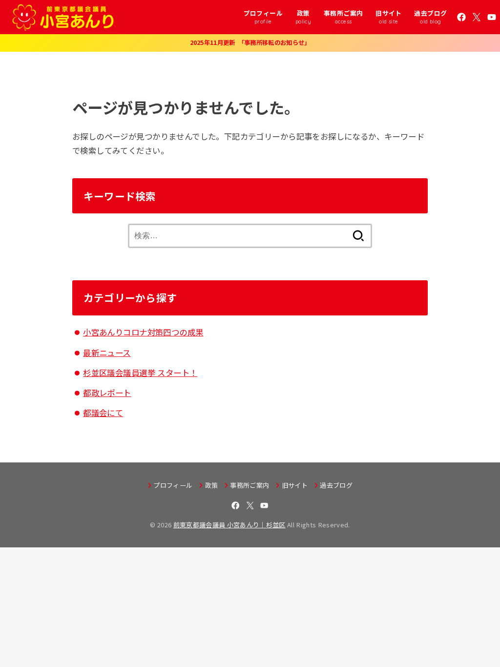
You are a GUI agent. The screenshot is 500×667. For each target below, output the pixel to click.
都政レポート (107, 392)
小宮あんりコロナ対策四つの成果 (143, 332)
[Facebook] (461, 17)
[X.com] (476, 17)
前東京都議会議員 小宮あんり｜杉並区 (229, 524)
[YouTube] (491, 17)
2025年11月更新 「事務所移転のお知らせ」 (250, 42)
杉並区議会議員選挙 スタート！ (140, 372)
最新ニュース (106, 352)
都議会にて (103, 412)
